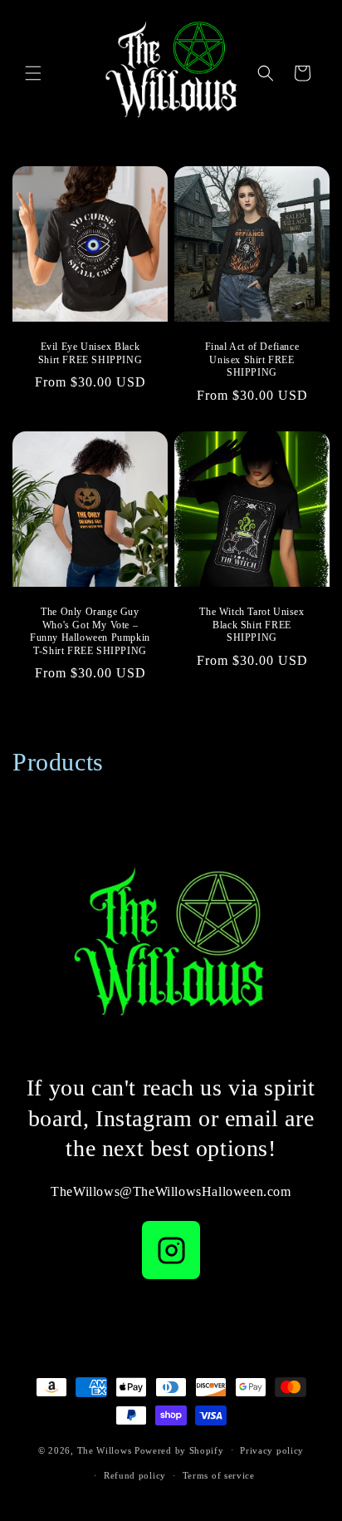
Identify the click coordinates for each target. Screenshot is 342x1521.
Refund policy (135, 1475)
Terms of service (219, 1475)
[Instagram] (171, 1250)
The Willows (104, 1450)
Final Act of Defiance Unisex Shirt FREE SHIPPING (252, 359)
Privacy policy (272, 1450)
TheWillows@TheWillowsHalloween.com (171, 1191)
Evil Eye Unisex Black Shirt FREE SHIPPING (90, 353)
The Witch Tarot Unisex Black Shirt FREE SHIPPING (251, 624)
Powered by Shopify (179, 1450)
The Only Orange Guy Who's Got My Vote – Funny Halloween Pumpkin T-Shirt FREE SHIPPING (90, 631)
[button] (33, 73)
